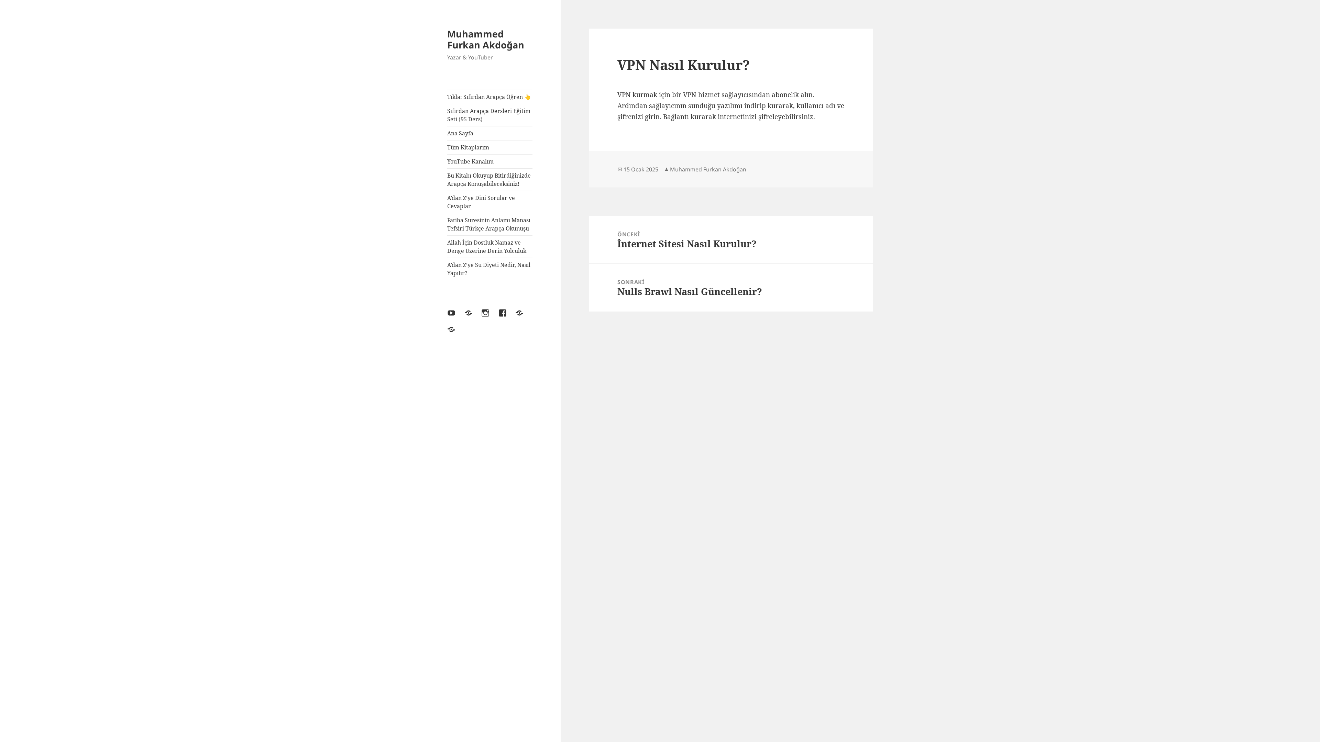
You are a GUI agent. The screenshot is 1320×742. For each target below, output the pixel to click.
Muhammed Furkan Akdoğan (485, 39)
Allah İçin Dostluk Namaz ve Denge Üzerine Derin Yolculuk (486, 247)
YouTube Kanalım (470, 161)
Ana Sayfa (460, 133)
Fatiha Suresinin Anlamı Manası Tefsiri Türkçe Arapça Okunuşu (488, 224)
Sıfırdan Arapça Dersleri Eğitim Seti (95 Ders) (488, 115)
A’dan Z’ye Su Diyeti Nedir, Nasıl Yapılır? (488, 269)
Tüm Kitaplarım (468, 147)
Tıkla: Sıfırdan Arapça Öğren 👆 (489, 97)
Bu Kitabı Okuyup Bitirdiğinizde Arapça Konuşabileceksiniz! (489, 180)
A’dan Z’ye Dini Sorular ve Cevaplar (481, 202)
